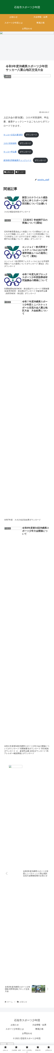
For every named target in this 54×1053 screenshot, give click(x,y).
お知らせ (9, 172)
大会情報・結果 (39, 1025)
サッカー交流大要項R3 (13, 135)
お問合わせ (27, 1033)
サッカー (21, 172)
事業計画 (39, 1029)
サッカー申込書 (10, 152)
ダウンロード (31, 135)
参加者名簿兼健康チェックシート (17, 160)
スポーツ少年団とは (15, 1029)
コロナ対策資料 (10, 143)
